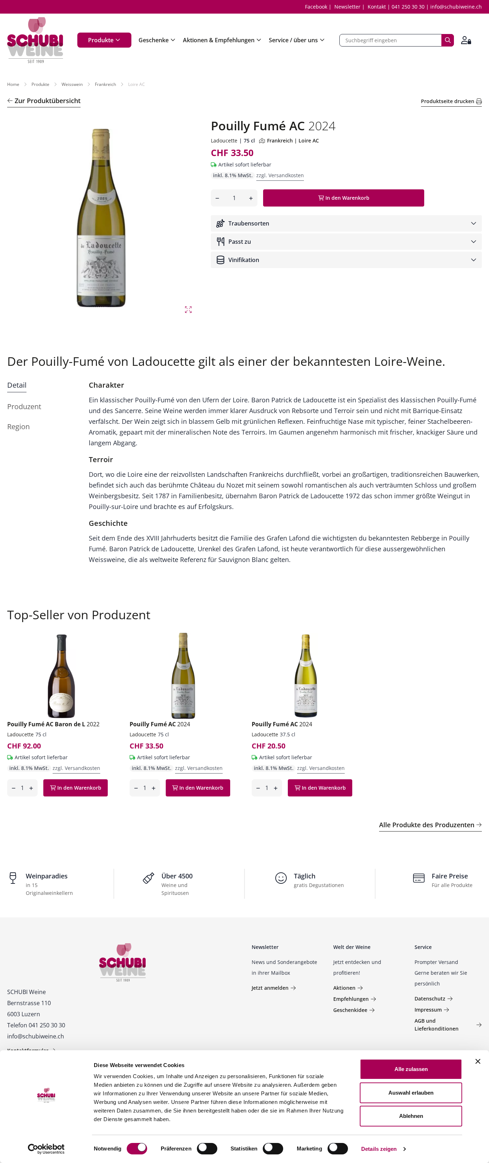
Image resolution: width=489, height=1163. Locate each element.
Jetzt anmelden (270, 987)
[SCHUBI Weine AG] (35, 40)
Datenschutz (430, 998)
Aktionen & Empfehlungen (219, 40)
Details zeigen (379, 1149)
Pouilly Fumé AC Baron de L (53, 724)
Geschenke (154, 40)
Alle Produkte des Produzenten (426, 824)
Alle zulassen (411, 1069)
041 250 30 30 (408, 6)
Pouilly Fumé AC (160, 724)
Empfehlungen (351, 998)
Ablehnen (411, 1116)
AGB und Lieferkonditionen (437, 1024)
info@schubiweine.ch (456, 6)
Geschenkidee (350, 1010)
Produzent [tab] (24, 406)
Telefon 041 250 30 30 (36, 1025)
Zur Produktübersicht (48, 100)
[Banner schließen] (477, 1061)
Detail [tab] (16, 385)
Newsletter (347, 6)
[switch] (208, 1149)
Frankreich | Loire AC (293, 140)
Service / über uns (293, 40)
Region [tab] (18, 426)
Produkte (100, 40)
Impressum (428, 1009)
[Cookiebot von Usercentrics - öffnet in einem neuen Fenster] (46, 1149)
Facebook (316, 6)
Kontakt (377, 6)
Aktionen (344, 987)
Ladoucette (224, 140)
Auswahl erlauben (411, 1093)
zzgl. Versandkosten (280, 175)
